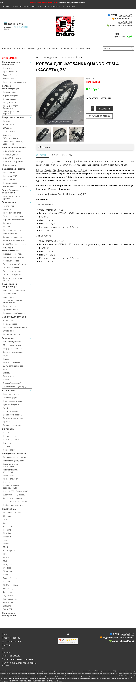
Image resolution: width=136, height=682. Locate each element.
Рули (5, 369)
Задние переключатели (13, 216)
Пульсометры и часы (12, 401)
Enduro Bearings (10, 75)
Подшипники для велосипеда (11, 63)
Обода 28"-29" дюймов (13, 162)
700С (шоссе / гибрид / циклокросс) (13, 143)
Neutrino (6, 582)
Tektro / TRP (8, 609)
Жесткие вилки (9, 294)
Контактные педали (11, 362)
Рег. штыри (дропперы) (13, 342)
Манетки (7, 209)
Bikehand (7, 606)
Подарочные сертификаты (9, 614)
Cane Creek (7, 592)
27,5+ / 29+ (8, 135)
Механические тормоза (13, 257)
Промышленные (10, 72)
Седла (5, 355)
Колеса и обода (10, 183)
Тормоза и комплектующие (10, 249)
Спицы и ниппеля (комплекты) (10, 107)
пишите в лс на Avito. (66, 180)
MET (5, 561)
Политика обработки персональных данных (19, 664)
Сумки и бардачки (11, 404)
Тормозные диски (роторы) (15, 264)
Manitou (6, 547)
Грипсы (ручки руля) (12, 383)
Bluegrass (7, 564)
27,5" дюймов (9, 131)
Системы (7, 223)
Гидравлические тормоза (14, 254)
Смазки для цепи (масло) (14, 461)
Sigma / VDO (8, 595)
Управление (8, 338)
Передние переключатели (14, 220)
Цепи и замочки (10, 234)
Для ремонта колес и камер (15, 502)
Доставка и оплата (40, 7)
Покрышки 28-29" (10, 179)
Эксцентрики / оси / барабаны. (12, 112)
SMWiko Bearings (10, 79)
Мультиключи (9, 475)
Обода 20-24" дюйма (12, 151)
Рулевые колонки (10, 310)
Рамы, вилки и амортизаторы (9, 285)
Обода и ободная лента (14, 147)
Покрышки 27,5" (10, 176)
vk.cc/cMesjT (125, 15)
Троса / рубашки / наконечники (11, 191)
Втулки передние (10, 95)
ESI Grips (7, 533)
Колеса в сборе (10, 92)
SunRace (7, 568)
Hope (5, 575)
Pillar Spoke (8, 602)
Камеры (6, 121)
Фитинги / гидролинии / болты (13, 279)
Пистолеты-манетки (12, 213)
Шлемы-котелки (10, 436)
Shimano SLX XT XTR (12, 513)
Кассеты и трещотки (12, 230)
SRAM (5, 519)
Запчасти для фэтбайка (14, 317)
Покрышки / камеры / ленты (15, 327)
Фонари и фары (10, 397)
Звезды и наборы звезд (13, 237)
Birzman (6, 557)
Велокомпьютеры (11, 394)
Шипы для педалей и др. (13, 366)
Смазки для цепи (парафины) (10, 465)
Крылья (6, 422)
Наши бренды (9, 509)
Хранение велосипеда (12, 498)
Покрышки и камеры (13, 117)
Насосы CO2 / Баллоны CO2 (15, 491)
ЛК (63, 7)
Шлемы (6, 433)
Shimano (7, 516)
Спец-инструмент (10, 479)
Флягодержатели (10, 411)
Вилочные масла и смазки (14, 457)
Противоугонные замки (13, 418)
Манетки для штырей (12, 345)
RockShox (7, 530)
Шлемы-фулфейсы (11, 439)
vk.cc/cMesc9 (125, 25)
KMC (5, 554)
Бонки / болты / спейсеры (14, 244)
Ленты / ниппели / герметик (15, 186)
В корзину (104, 108)
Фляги (5, 408)
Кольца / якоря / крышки (14, 313)
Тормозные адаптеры (12, 275)
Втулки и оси (8, 331)
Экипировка (8, 429)
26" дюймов (8, 128)
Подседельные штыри (12, 349)
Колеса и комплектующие (10, 87)
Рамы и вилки (9, 320)
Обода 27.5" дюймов (12, 158)
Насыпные (7, 68)
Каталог (6, 7)
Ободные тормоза (11, 261)
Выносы (6, 373)
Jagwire (6, 540)
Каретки (6, 227)
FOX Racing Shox (10, 585)
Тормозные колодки (12, 271)
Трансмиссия (9, 202)
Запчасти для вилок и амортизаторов (12, 301)
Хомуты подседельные (13, 352)
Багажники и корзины (12, 415)
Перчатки (7, 443)
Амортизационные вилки (14, 290)
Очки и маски (9, 450)
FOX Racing (8, 589)
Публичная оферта (11, 655)
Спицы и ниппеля (10, 102)
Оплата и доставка (99, 116)
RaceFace (7, 526)
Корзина (71, 7)
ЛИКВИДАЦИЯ (9, 58)
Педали (6, 359)
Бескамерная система (13, 169)
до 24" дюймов (9, 124)
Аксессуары (8, 390)
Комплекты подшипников (14, 82)
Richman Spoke (9, 599)
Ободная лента (9, 165)
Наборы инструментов (13, 505)
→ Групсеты (8, 206)
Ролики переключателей (14, 240)
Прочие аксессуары (12, 425)
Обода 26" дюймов (11, 155)
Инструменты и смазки (14, 453)
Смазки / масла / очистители (10, 471)
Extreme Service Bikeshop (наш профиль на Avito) (61, 170)
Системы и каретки (11, 334)
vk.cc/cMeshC (125, 22)
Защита (6, 446)
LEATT (6, 523)
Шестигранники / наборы (14, 495)
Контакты (55, 7)
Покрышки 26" (9, 173)
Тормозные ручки (11, 268)
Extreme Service (56, 681)
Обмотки (7, 380)
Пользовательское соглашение (17, 659)
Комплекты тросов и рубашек (12, 197)
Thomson (7, 571)
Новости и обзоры (21, 7)
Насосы (6, 482)
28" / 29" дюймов (10, 138)
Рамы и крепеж (9, 306)
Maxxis (6, 544)
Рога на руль (8, 376)
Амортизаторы (9, 297)
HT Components (10, 551)
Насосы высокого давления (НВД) (11, 487)
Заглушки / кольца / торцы (15, 387)
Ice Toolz (7, 537)
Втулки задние (9, 99)
